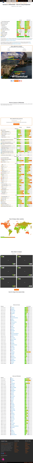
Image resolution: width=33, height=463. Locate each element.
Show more (16, 289)
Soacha (26, 450)
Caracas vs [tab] (13, 253)
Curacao (30, 39)
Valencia (15, 444)
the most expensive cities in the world (12, 39)
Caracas (7, 38)
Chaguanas (16, 451)
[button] (11, 80)
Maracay (15, 445)
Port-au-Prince (16, 450)
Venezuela (26, 39)
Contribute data (16, 124)
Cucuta (26, 452)
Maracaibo (15, 442)
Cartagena (26, 451)
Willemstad (18, 38)
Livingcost (20, 6)
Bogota (26, 442)
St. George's (16, 449)
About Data (26, 462)
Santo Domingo (27, 444)
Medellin (26, 445)
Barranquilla (27, 446)
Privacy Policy (30, 462)
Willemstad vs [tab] (19, 253)
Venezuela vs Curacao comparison (11, 40)
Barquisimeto (16, 446)
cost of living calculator (4, 443)
